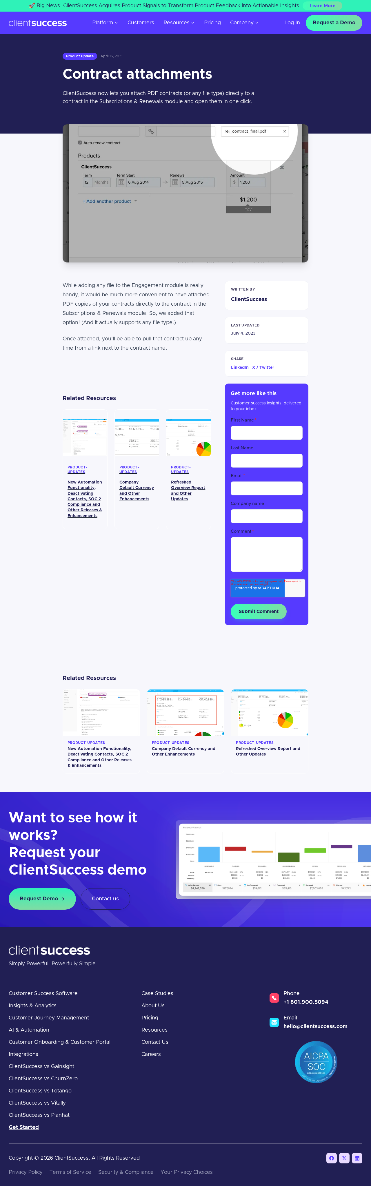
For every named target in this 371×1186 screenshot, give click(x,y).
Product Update (80, 56)
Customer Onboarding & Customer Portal (59, 1042)
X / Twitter (263, 368)
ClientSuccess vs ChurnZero (43, 1078)
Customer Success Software (43, 993)
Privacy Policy (26, 1172)
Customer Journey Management (49, 1018)
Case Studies (157, 993)
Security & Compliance (126, 1172)
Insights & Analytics (33, 1005)
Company (242, 22)
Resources (176, 22)
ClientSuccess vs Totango (40, 1091)
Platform (102, 22)
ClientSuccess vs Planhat (39, 1115)
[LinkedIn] (357, 1158)
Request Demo (39, 899)
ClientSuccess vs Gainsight (41, 1066)
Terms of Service (70, 1172)
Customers (141, 22)
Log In (292, 22)
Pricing (212, 22)
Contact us (105, 899)
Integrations (23, 1054)
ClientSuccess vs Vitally (37, 1103)
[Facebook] (331, 1158)
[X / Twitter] (344, 1158)
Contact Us (154, 1042)
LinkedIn (240, 368)
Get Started (24, 1127)
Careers (151, 1054)
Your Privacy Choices (187, 1172)
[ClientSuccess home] (38, 23)
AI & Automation (29, 1030)
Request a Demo (334, 22)
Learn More (322, 5)
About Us (153, 1005)
